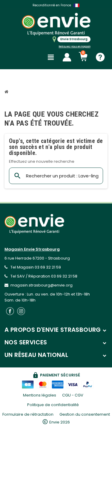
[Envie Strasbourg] (56, 24)
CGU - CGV (72, 395)
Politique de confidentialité (53, 405)
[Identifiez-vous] (66, 57)
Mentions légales (39, 395)
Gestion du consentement (84, 414)
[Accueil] (7, 92)
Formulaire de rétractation (27, 414)
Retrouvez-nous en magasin (74, 46)
